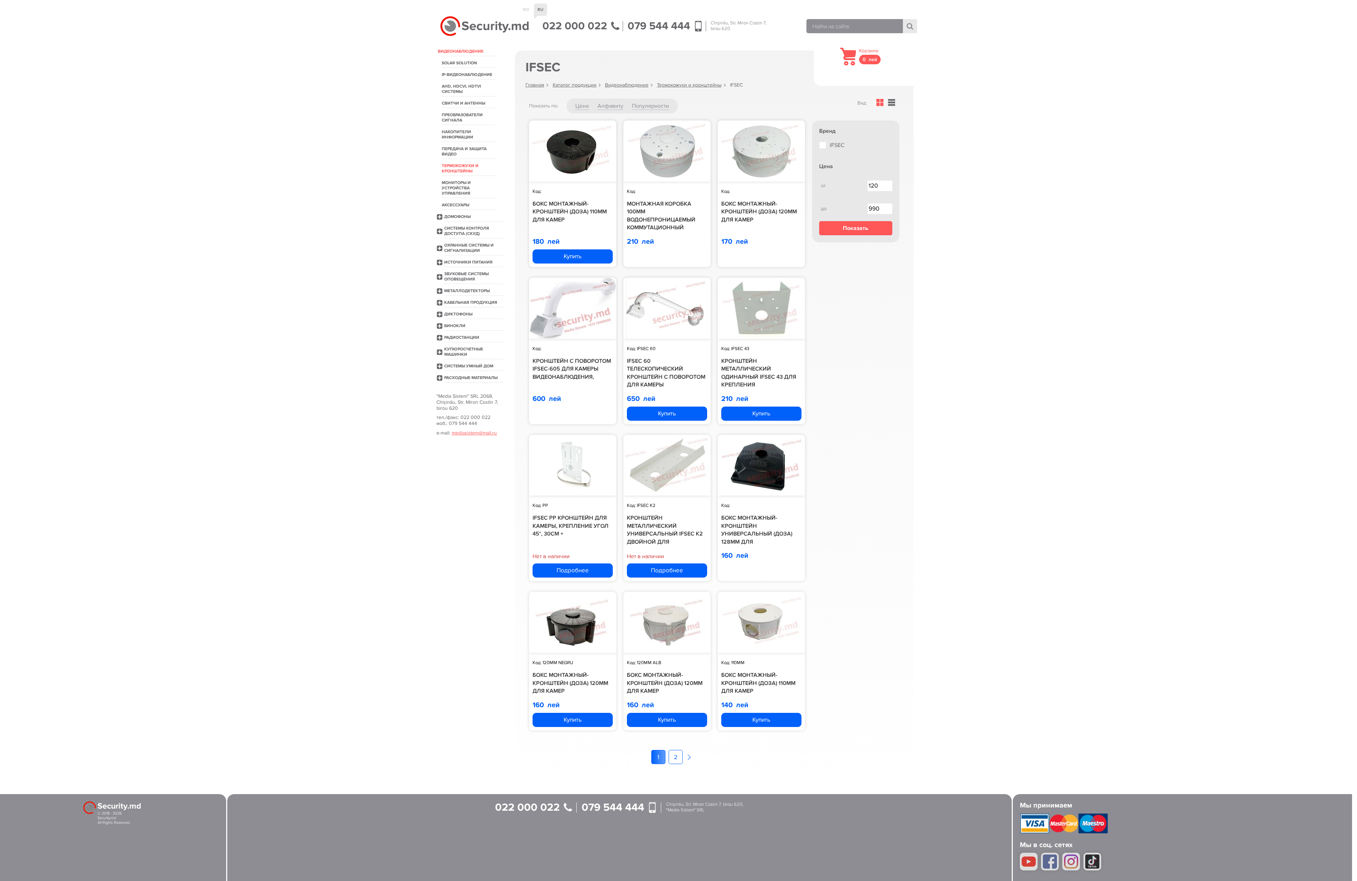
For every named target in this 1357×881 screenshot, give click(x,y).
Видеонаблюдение (626, 85)
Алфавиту (610, 106)
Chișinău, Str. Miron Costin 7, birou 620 (738, 25)
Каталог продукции (575, 85)
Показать (855, 228)
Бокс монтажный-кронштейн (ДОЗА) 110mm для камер (570, 211)
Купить (573, 256)
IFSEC (837, 145)
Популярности (650, 106)
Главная (534, 85)
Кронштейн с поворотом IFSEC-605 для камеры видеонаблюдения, (572, 368)
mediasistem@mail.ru (474, 433)
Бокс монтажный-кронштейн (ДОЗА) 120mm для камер (759, 211)
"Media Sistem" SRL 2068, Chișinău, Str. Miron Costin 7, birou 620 (467, 402)
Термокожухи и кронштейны (689, 85)
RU (540, 9)
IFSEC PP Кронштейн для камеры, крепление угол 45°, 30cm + (571, 525)
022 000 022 (576, 26)
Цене (582, 106)
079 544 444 (660, 26)
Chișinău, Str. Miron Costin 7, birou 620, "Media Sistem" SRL (705, 807)
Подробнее (573, 570)
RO (526, 9)
